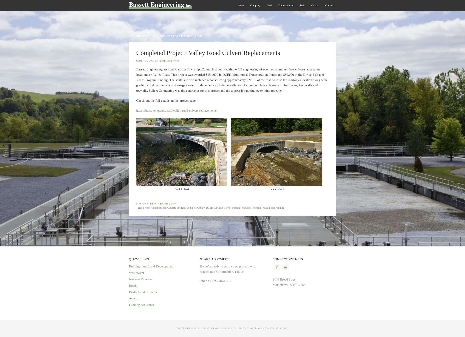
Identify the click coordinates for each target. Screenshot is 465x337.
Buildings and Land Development (151, 266)
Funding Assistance (142, 304)
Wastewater (136, 273)
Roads (133, 285)
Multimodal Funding (273, 207)
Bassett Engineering (170, 7)
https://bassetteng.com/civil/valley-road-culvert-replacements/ (176, 110)
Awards (134, 298)
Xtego (284, 328)
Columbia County (196, 207)
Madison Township (251, 207)
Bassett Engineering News (163, 203)
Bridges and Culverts (143, 292)
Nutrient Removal (141, 279)
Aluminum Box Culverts (163, 207)
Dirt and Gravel (222, 207)
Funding (236, 207)
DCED (209, 207)
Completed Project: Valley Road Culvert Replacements (208, 52)
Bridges (181, 207)
